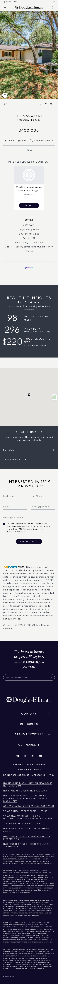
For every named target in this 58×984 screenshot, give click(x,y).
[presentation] (29, 55)
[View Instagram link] (32, 756)
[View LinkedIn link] (40, 756)
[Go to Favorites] (54, 2)
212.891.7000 (38, 871)
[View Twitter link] (25, 756)
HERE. (50, 942)
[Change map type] (54, 397)
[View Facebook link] (17, 756)
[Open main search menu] (53, 7)
